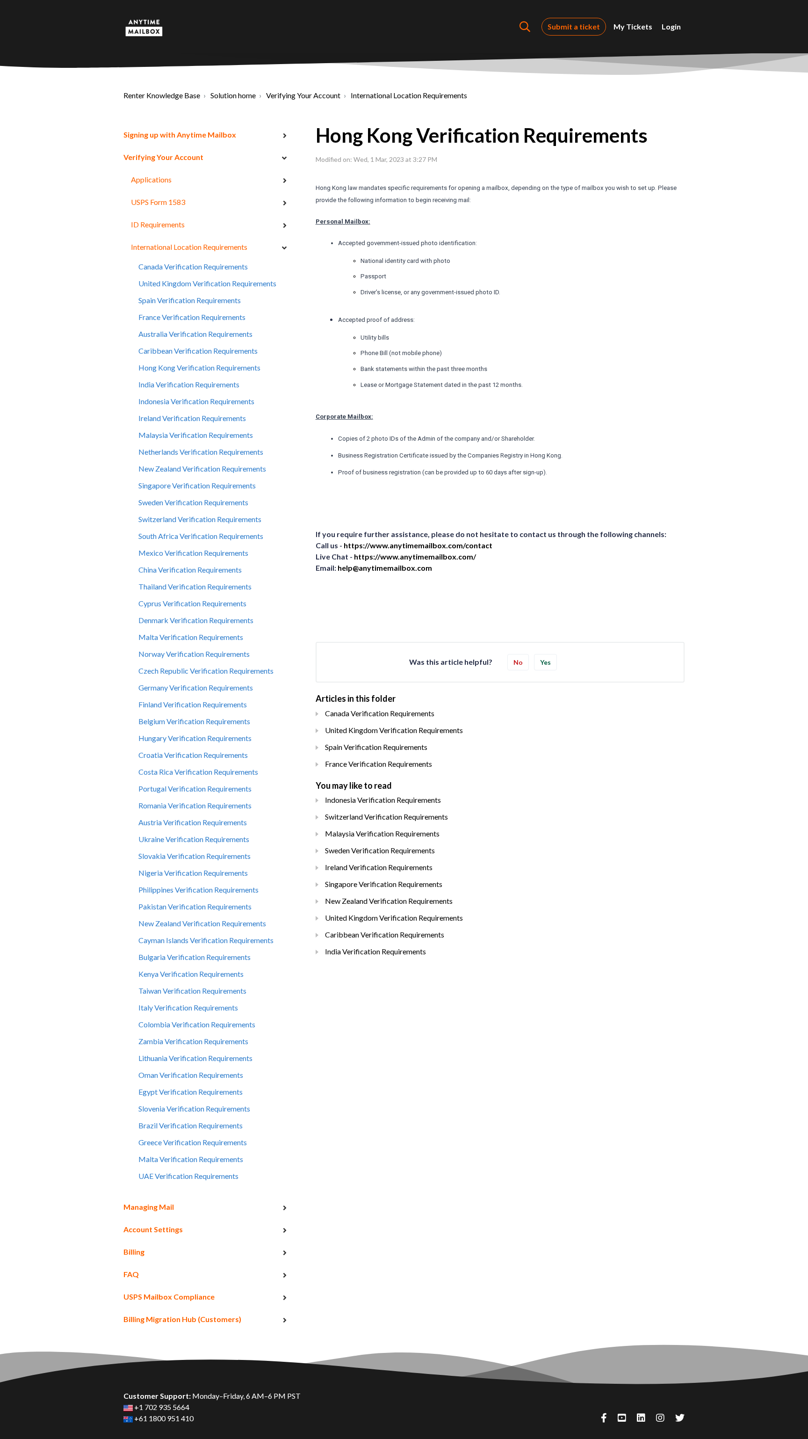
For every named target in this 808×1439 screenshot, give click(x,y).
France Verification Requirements (191, 317)
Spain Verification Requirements (189, 300)
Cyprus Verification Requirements (192, 603)
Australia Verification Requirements (195, 333)
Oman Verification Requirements (190, 1074)
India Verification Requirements (188, 384)
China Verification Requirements (190, 569)
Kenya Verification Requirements (191, 973)
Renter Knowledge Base (161, 95)
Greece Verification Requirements (192, 1142)
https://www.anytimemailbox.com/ (415, 556)
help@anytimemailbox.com (385, 567)
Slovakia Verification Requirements (194, 855)
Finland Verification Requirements (192, 704)
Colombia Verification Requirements (196, 1024)
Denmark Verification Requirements (195, 620)
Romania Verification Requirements (195, 805)
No (518, 662)
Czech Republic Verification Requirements (206, 670)
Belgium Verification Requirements (194, 721)
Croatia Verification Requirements (193, 754)
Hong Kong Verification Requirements (199, 367)
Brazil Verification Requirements (190, 1125)
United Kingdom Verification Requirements (207, 283)
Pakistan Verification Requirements (195, 906)
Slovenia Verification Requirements (194, 1108)
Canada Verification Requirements (193, 266)
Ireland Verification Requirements (192, 418)
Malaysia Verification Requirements (195, 434)
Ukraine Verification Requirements (193, 839)
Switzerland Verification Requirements (199, 519)
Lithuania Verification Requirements (195, 1058)
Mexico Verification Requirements (193, 552)
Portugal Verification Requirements (195, 788)
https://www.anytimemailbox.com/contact (418, 545)
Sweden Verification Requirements (193, 502)
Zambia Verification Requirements (193, 1041)
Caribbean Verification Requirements (198, 350)
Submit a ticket (574, 26)
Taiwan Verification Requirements (192, 990)
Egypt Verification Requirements (190, 1091)
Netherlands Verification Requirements (200, 451)
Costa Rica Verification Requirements (198, 771)
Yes (545, 662)
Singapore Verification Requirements (197, 485)
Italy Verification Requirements (188, 1007)
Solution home (233, 95)
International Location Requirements (409, 95)
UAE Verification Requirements (188, 1175)
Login (671, 26)
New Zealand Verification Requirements (202, 468)
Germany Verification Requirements (195, 687)
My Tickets (632, 26)
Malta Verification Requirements (190, 636)
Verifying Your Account (303, 95)
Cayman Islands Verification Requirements (206, 940)
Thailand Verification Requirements (195, 586)
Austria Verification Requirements (192, 822)
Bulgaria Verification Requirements (194, 956)
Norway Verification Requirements (194, 653)
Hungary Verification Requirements (195, 738)
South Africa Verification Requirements (200, 535)
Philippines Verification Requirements (198, 889)
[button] (524, 26)
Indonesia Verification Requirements (196, 401)
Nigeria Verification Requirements (193, 872)
